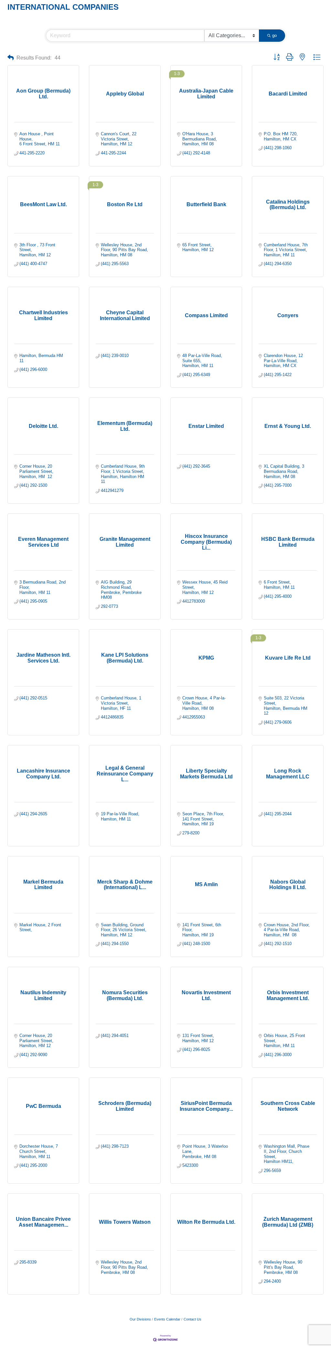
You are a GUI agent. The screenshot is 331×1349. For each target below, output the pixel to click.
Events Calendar (167, 1319)
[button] (10, 57)
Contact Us (192, 1319)
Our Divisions (140, 1319)
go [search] (274, 35)
